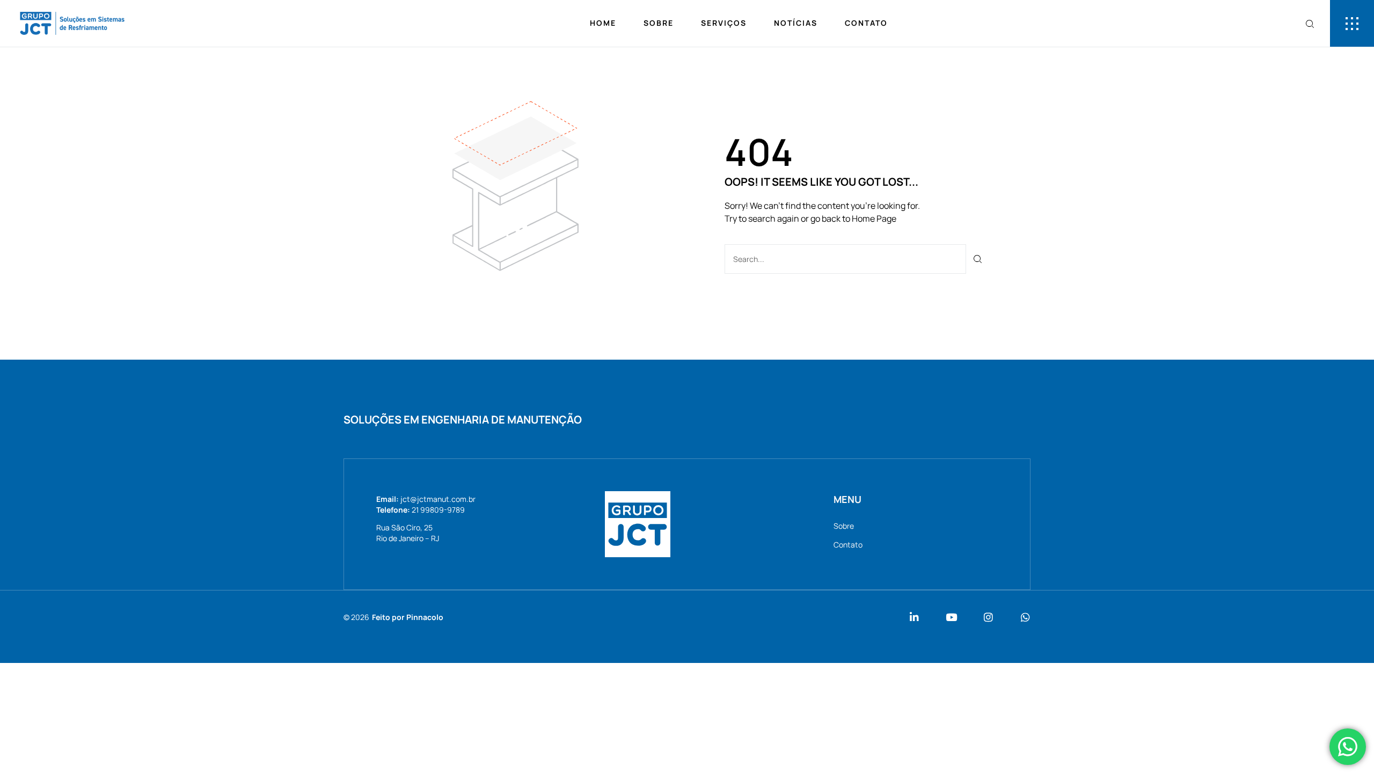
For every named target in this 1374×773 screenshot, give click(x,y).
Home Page (874, 218)
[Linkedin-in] (914, 617)
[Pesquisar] (978, 259)
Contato (866, 23)
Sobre (659, 23)
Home (603, 23)
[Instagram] (988, 617)
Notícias (795, 23)
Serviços (724, 23)
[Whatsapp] (1025, 617)
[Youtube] (951, 617)
